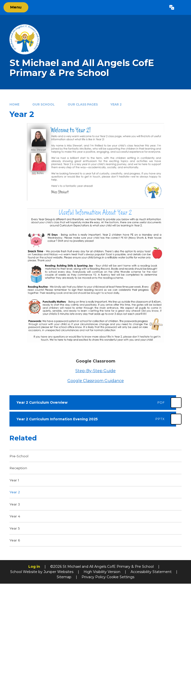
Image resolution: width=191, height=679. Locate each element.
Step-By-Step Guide (95, 370)
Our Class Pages (83, 104)
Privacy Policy (94, 577)
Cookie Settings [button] (120, 577)
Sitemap (64, 577)
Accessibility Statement (151, 572)
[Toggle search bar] (182, 7)
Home (14, 104)
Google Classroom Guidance (95, 380)
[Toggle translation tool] (171, 7)
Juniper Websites (58, 572)
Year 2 (116, 104)
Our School (43, 104)
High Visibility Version (102, 572)
